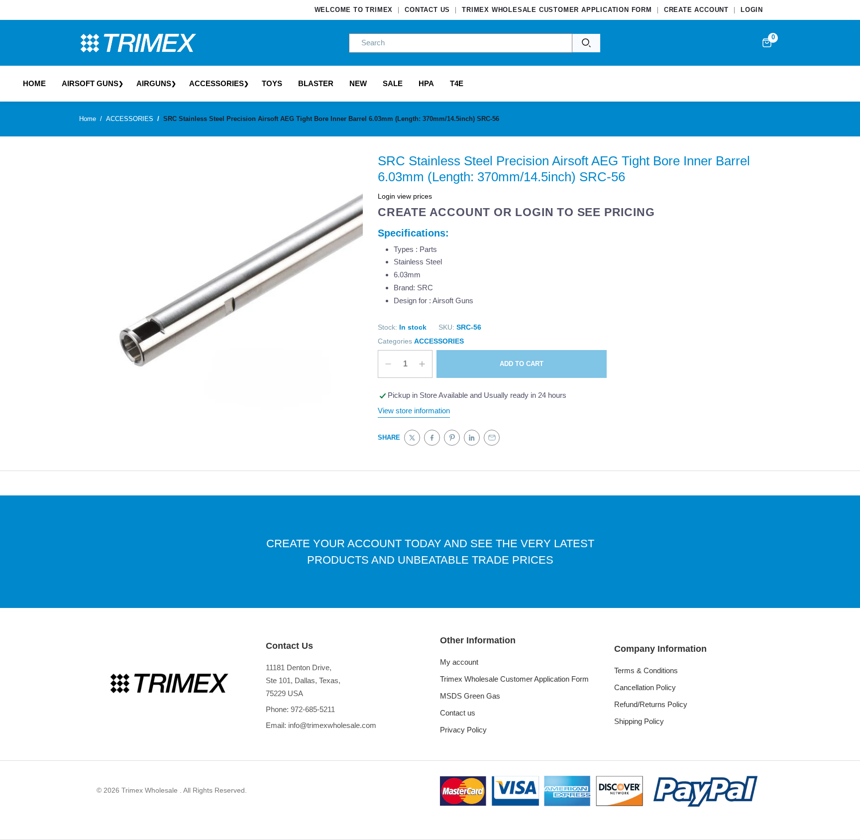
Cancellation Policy (645, 687)
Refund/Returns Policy (650, 704)
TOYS (272, 83)
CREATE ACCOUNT (696, 9)
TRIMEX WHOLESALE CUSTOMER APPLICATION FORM (557, 9)
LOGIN (752, 9)
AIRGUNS (153, 83)
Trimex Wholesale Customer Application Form (514, 679)
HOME (34, 83)
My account (459, 662)
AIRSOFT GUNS (90, 83)
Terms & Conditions (646, 670)
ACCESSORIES (216, 83)
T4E (456, 83)
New (358, 83)
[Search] (586, 43)
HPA (426, 83)
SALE (393, 83)
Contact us (457, 713)
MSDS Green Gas (470, 696)
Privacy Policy (463, 729)
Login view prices (405, 196)
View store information (414, 410)
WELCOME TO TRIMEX (354, 9)
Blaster (315, 83)
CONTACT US (427, 9)
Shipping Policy (639, 721)
